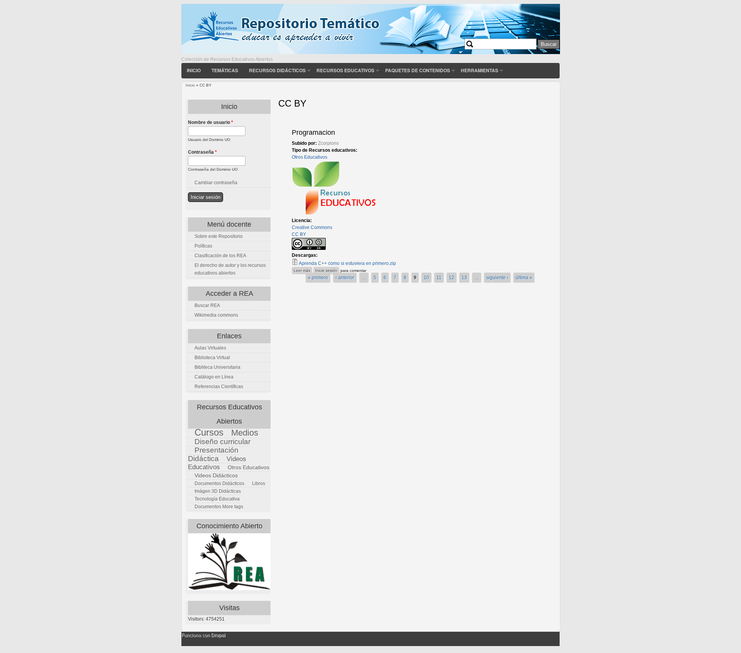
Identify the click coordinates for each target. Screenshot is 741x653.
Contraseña (202, 152)
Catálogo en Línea (214, 377)
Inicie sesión (326, 270)
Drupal (218, 635)
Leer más (303, 270)
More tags (232, 506)
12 (451, 277)
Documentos (208, 506)
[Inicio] (370, 52)
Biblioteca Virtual (212, 357)
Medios (244, 433)
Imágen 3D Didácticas (218, 491)
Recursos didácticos (277, 70)
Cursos (209, 432)
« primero (318, 277)
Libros (258, 483)
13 (464, 277)
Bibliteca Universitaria (217, 367)
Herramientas (479, 70)
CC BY (299, 234)
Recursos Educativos (345, 70)
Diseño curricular (222, 442)
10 (426, 277)
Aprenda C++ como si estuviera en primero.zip (347, 263)
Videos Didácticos (216, 475)
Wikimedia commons (216, 315)
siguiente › (497, 277)
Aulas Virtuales (210, 348)
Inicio (194, 70)
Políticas (203, 246)
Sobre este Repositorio (219, 236)
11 (439, 277)
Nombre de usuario (210, 122)
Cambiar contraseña (216, 182)
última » (524, 277)
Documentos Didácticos (219, 483)
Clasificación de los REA (220, 255)
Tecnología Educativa (217, 499)
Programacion (313, 132)
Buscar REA (207, 305)
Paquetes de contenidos (417, 70)
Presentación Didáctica (213, 454)
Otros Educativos (309, 157)
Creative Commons (312, 227)
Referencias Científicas (219, 386)
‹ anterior (344, 277)
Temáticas (224, 70)
